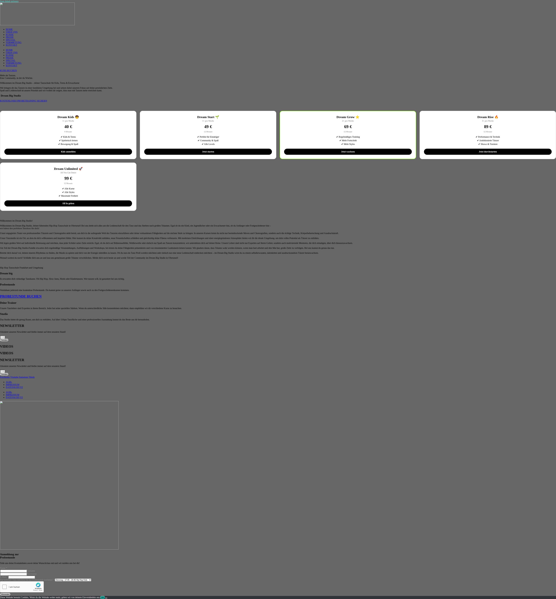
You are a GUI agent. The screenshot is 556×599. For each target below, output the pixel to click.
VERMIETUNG (13, 42)
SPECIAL (10, 40)
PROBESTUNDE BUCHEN (21, 296)
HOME (9, 29)
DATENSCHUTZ (14, 387)
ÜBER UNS (12, 32)
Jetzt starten (208, 151)
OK (102, 597)
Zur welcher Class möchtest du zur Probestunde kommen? (27, 580)
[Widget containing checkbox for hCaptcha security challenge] (22, 586)
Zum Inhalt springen (9, 1)
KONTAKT (11, 45)
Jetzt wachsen (348, 151)
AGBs (9, 382)
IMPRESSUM (12, 384)
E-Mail (4, 577)
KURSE (10, 34)
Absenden (5, 594)
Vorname (31, 571)
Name (3, 568)
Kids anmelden (68, 151)
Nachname (32, 574)
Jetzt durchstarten (488, 151)
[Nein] (106, 598)
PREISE (10, 37)
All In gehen (68, 203)
